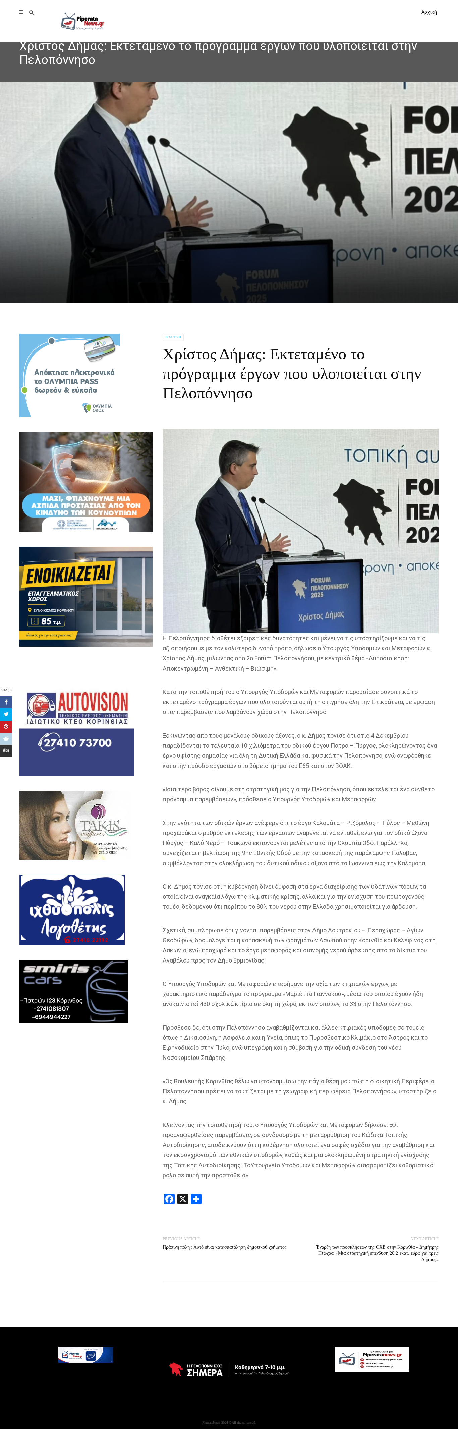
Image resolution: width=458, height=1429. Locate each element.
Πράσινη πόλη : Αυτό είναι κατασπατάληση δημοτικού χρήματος (225, 1247)
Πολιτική (173, 337)
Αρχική (429, 12)
